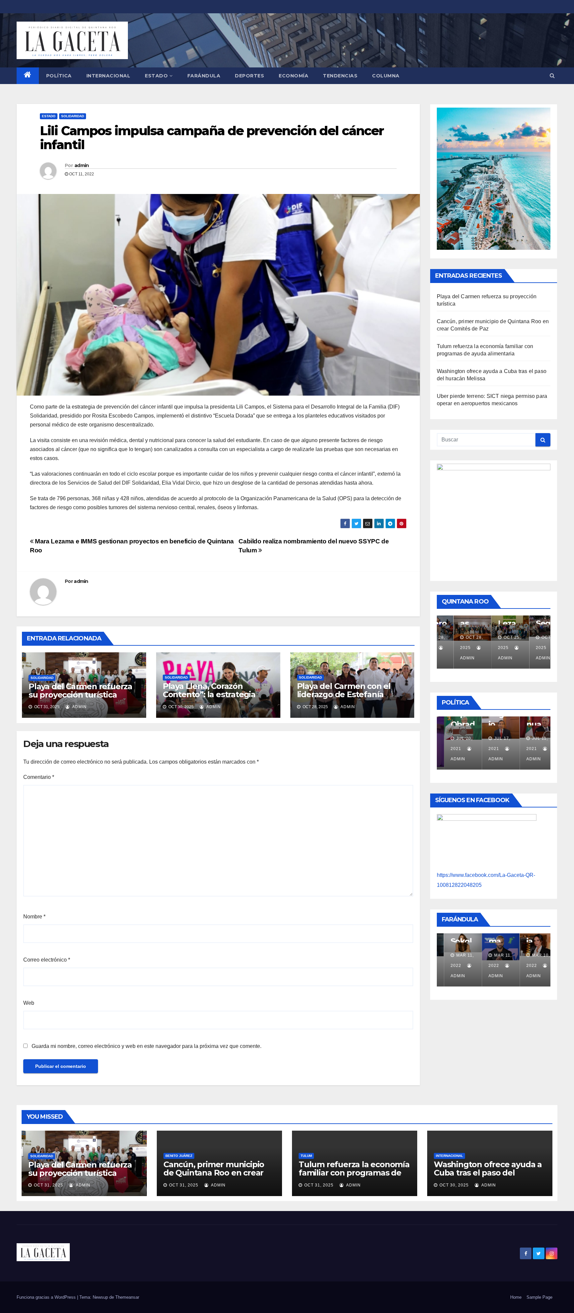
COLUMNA (386, 76)
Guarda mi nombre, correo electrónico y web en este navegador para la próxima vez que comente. (146, 1046)
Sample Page (539, 1297)
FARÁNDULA (204, 76)
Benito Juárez (178, 1156)
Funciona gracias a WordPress (47, 1297)
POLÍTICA (59, 76)
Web (28, 1003)
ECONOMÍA (293, 76)
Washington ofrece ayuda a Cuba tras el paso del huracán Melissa (488, 1173)
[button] (552, 75)
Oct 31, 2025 (48, 1185)
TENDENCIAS (340, 76)
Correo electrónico (46, 960)
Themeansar (127, 1297)
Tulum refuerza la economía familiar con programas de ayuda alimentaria (354, 1173)
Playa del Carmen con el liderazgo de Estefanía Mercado (344, 694)
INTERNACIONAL (108, 76)
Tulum (306, 1156)
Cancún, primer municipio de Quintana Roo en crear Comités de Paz (213, 1173)
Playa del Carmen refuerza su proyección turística (80, 691)
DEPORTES (249, 76)
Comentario (38, 777)
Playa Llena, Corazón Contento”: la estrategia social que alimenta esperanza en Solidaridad (212, 698)
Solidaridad (72, 116)
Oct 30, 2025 (454, 1185)
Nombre (34, 916)
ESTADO (156, 76)
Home (516, 1297)
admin (81, 165)
